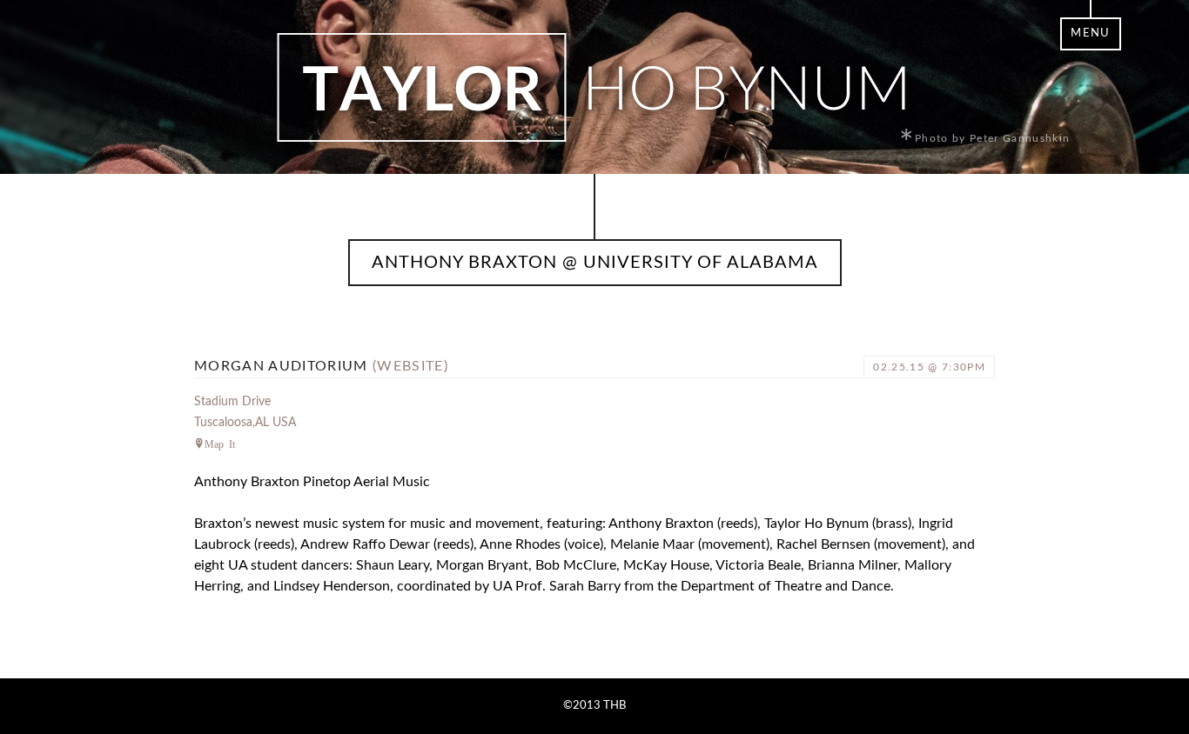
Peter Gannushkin (1020, 138)
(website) (410, 366)
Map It (220, 443)
